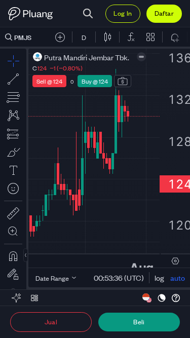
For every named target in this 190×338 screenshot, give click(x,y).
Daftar (164, 13)
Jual (51, 321)
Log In (122, 13)
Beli (139, 321)
